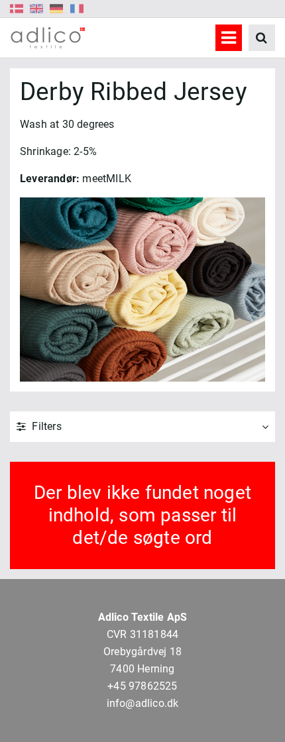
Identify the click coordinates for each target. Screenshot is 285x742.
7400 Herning (142, 668)
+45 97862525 (142, 686)
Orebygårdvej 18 (142, 651)
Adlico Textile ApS (143, 617)
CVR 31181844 (142, 634)
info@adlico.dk (143, 703)
